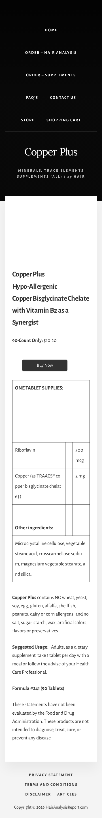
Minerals (29, 171)
